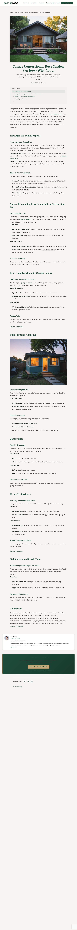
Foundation (27, 235)
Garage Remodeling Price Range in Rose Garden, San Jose (29, 94)
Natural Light (14, 302)
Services (26, 3)
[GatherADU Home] (11, 3)
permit (25, 176)
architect (55, 181)
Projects (41, 3)
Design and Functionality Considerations (25, 96)
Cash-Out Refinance (48, 250)
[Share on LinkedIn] (31, 681)
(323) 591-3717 (56, 3)
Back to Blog (18, 686)
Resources (49, 3)
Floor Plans (34, 3)
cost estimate (21, 393)
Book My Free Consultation (38, 667)
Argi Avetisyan (15, 638)
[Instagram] (13, 647)
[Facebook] (11, 647)
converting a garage (55, 114)
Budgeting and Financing (21, 99)
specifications (58, 187)
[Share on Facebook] (28, 681)
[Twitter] (15, 647)
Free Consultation (67, 3)
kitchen (40, 403)
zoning (22, 148)
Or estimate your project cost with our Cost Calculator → (38, 670)
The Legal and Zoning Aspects (23, 91)
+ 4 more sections (17, 101)
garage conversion (33, 145)
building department (22, 190)
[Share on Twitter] (24, 681)
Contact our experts (16, 326)
